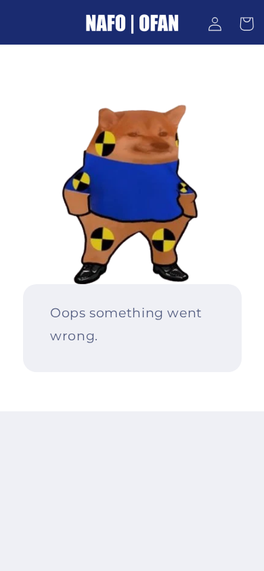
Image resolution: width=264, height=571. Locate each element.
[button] (246, 23)
